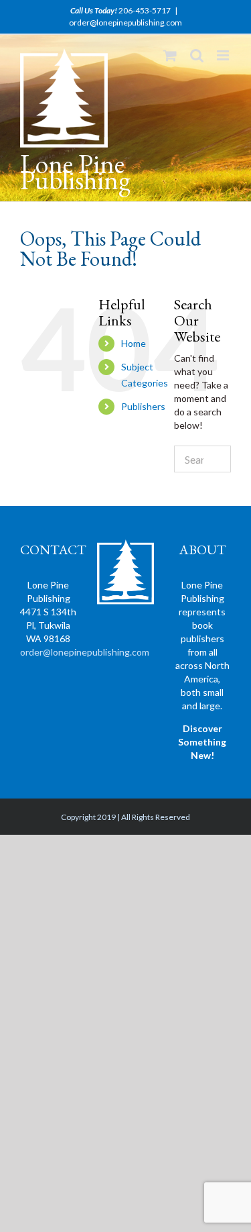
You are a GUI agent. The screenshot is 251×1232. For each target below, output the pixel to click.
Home (133, 343)
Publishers (143, 406)
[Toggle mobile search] (196, 55)
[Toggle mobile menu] (224, 55)
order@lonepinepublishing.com (125, 22)
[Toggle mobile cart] (170, 55)
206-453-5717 (144, 10)
